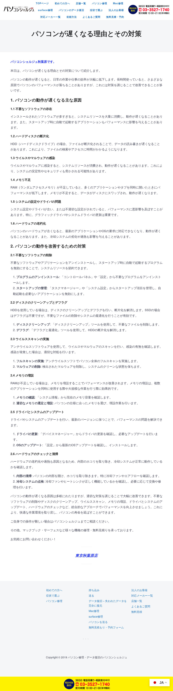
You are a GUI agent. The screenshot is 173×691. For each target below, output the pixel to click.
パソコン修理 (99, 3)
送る (91, 595)
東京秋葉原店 (86, 555)
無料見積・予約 (115, 16)
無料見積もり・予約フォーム (106, 627)
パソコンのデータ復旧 (71, 10)
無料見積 (136, 612)
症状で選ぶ (96, 10)
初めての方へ (62, 3)
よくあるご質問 (91, 16)
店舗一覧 (81, 3)
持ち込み (94, 590)
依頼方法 (72, 16)
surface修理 (45, 10)
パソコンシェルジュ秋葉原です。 (33, 61)
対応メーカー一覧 (50, 16)
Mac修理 (118, 3)
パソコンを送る (98, 622)
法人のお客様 (116, 10)
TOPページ (42, 3)
